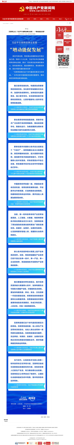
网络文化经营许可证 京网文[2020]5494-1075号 (30, 435)
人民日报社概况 (18, 427)
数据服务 (43, 427)
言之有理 (67, 48)
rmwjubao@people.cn (50, 431)
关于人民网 (23, 427)
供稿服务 (40, 427)
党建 (41, 19)
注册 (71, 18)
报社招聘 (27, 427)
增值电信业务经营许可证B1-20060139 (35, 433)
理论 (47, 19)
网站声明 (46, 427)
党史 (54, 19)
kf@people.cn (28, 431)
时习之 (59, 35)
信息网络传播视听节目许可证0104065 (16, 435)
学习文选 (67, 49)
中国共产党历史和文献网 (53, 1)
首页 (28, 19)
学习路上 (59, 34)
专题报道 (6, 421)
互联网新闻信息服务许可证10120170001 (23, 433)
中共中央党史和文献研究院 (43, 1)
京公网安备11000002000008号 (58, 435)
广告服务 (33, 427)
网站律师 (49, 427)
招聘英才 (30, 427)
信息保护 (53, 427)
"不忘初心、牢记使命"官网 (33, 1)
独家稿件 (11, 23)
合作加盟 (36, 427)
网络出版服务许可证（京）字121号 (42, 435)
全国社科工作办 (69, 1)
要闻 (35, 19)
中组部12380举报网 (62, 1)
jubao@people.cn (46, 429)
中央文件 (67, 37)
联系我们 (56, 427)
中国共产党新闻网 (5, 23)
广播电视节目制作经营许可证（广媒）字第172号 (49, 433)
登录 (68, 18)
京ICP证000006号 (51, 435)
